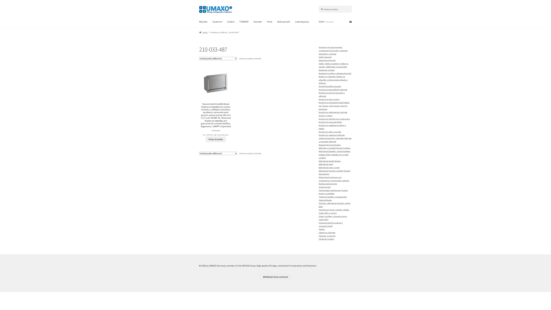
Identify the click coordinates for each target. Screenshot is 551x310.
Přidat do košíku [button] (215, 139)
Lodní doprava (302, 21)
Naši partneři (283, 21)
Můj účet (203, 21)
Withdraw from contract (275, 276)
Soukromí (217, 21)
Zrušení (230, 21)
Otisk (269, 21)
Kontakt (258, 21)
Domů (205, 32)
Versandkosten (223, 135)
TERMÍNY (244, 21)
